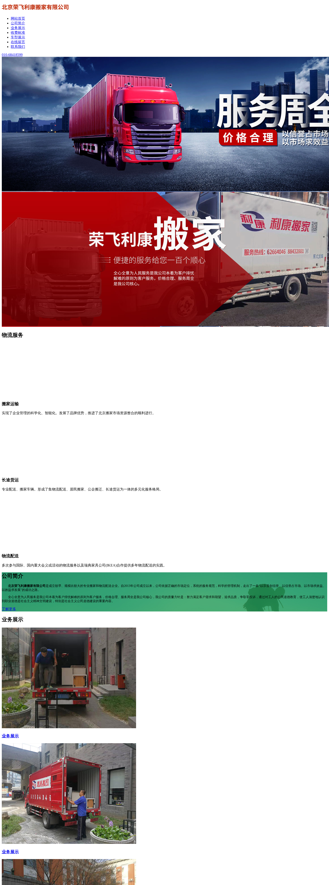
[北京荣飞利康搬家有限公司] (35, 11)
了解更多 (9, 609)
